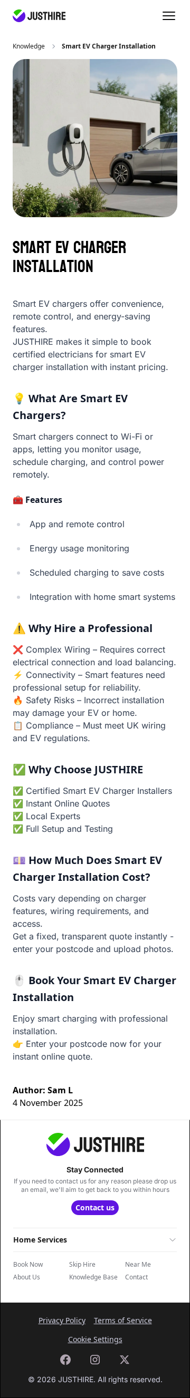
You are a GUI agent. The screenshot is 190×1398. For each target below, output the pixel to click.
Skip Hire (82, 1264)
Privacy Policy (62, 1320)
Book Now (28, 1264)
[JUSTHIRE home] (39, 15)
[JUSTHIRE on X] (124, 1359)
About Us (26, 1277)
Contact (136, 1277)
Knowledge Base (93, 1277)
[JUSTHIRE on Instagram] (95, 1359)
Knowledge (29, 46)
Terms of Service (123, 1320)
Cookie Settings (95, 1339)
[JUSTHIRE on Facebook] (65, 1359)
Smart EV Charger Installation (109, 46)
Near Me (138, 1264)
